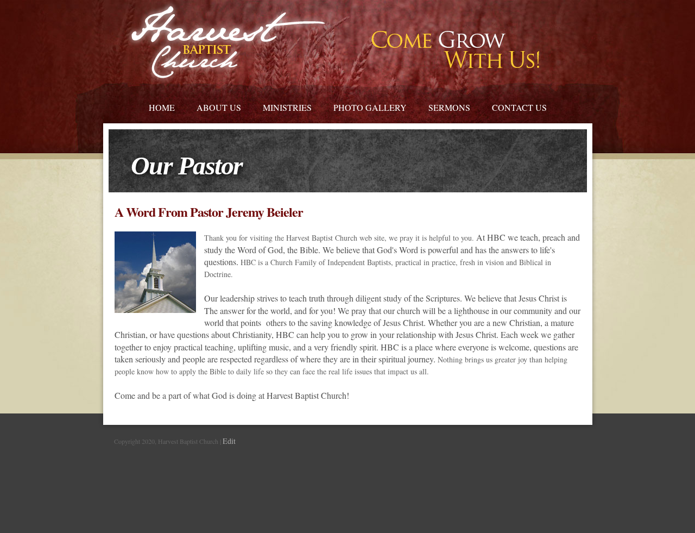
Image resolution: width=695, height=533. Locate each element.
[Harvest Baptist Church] (227, 42)
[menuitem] (162, 105)
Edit (229, 441)
